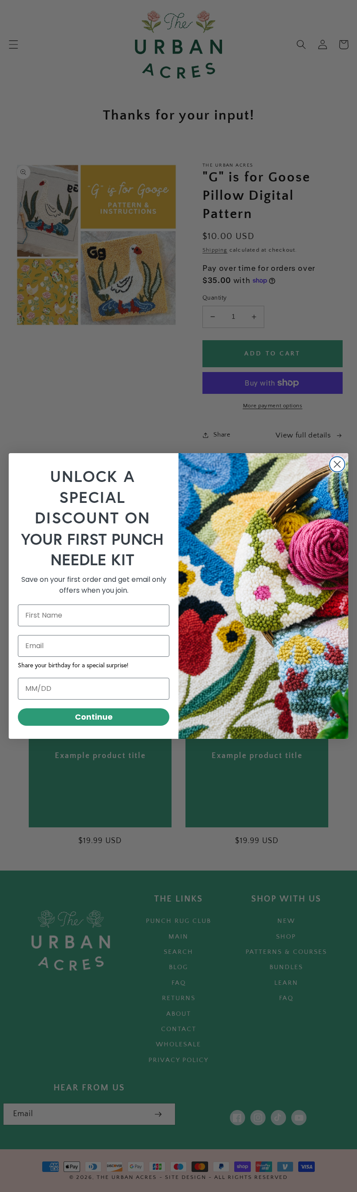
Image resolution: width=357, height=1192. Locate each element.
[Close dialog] (337, 464)
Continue (94, 716)
